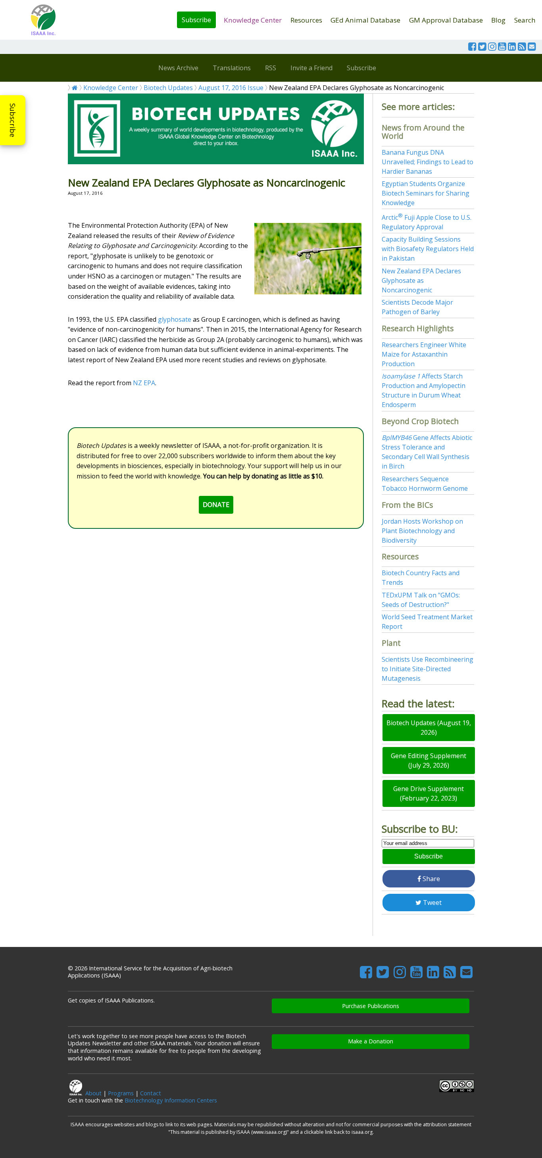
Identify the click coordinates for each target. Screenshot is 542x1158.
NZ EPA (144, 382)
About (93, 1093)
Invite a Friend (311, 67)
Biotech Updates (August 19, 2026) (428, 727)
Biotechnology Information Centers (171, 1100)
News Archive (178, 67)
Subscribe (196, 19)
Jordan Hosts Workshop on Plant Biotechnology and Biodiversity (422, 531)
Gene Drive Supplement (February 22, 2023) (428, 793)
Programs (121, 1093)
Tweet (431, 902)
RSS (270, 67)
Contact (150, 1093)
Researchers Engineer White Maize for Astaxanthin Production (424, 354)
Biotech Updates (168, 87)
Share (430, 878)
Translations (232, 67)
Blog (498, 20)
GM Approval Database (446, 20)
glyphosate (174, 319)
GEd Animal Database (365, 20)
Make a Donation (370, 1041)
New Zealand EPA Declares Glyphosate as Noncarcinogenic (421, 280)
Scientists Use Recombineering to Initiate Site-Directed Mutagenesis (427, 669)
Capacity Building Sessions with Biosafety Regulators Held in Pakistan (428, 249)
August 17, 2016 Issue (230, 87)
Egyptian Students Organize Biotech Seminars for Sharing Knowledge (425, 193)
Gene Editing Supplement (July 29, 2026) (428, 760)
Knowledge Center (253, 20)
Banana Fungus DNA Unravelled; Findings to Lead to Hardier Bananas (427, 162)
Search (525, 20)
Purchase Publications (370, 1006)
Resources (306, 20)
